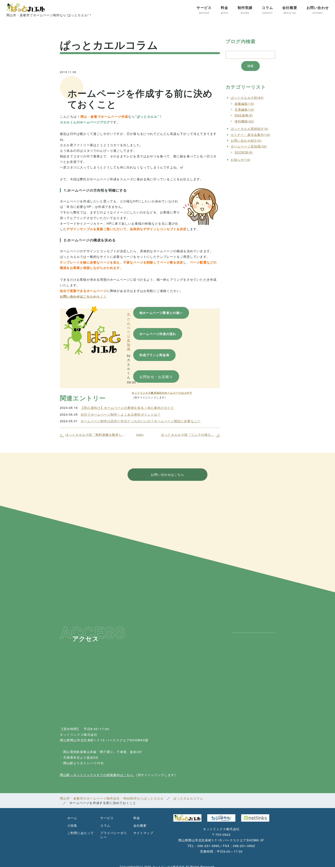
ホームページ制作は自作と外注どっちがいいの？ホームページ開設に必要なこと (141, 421)
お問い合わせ (318, 10)
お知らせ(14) (240, 159)
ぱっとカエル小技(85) (247, 97)
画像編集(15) (244, 103)
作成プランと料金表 (154, 355)
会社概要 (289, 10)
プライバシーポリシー (113, 835)
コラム (267, 10)
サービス (204, 10)
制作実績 (245, 10)
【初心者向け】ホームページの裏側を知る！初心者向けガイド (127, 407)
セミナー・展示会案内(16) (250, 134)
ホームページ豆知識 (128, 331)
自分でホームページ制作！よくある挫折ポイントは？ (121, 414)
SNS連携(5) (244, 115)
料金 (224, 10)
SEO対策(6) (244, 152)
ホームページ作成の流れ (157, 334)
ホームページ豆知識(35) (249, 146)
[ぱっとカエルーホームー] (92, 330)
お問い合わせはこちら (167, 474)
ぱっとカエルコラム (188, 798)
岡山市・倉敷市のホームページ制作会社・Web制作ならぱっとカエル (112, 798)
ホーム (72, 818)
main (140, 434)
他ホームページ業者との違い (161, 312)
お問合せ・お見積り (156, 376)
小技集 (72, 825)
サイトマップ (143, 833)
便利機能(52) (244, 121)
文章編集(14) (244, 109)
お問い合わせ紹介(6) (246, 140)
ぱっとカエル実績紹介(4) (250, 128)
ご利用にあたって (80, 833)
